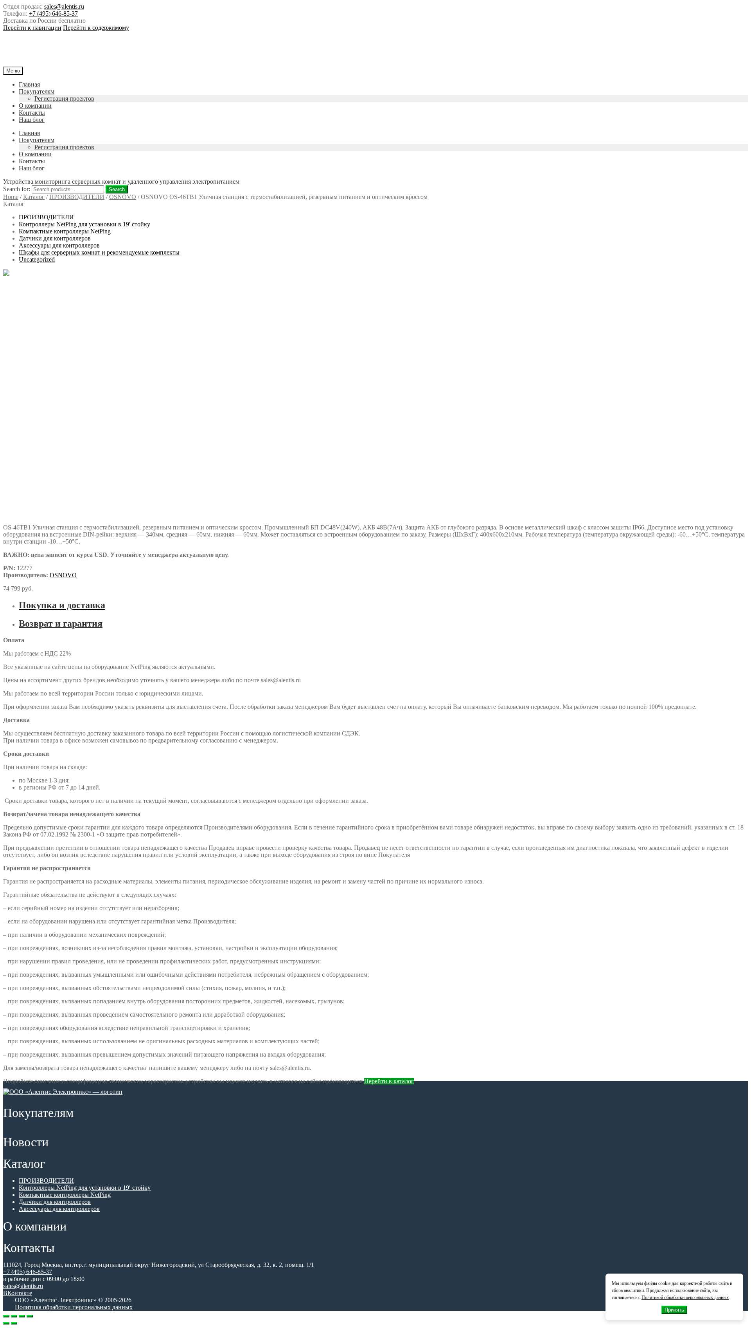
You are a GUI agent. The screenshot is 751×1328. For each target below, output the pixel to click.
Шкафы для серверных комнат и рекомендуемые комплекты (99, 252)
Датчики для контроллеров (55, 238)
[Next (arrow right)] (14, 1323)
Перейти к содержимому (96, 27)
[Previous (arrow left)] (6, 1323)
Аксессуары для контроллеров (59, 245)
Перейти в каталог (389, 1081)
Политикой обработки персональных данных (685, 1297)
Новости (26, 1142)
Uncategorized (37, 259)
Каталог (34, 196)
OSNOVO (122, 196)
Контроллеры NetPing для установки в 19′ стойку (85, 1187)
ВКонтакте (17, 1293)
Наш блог (32, 119)
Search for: (16, 189)
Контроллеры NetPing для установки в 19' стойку (84, 224)
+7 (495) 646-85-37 (53, 13)
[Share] (14, 1316)
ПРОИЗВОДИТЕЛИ (76, 196)
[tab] (383, 605)
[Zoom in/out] (30, 1316)
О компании (35, 105)
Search (117, 189)
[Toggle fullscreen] (22, 1316)
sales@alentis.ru (64, 6)
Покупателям (36, 91)
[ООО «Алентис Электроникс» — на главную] (62, 1091)
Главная (29, 84)
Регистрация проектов (64, 98)
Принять (674, 1310)
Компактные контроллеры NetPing (65, 231)
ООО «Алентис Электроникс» (79, 49)
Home (10, 196)
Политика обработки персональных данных (74, 1307)
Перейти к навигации (32, 27)
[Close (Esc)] (6, 1316)
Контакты (32, 112)
